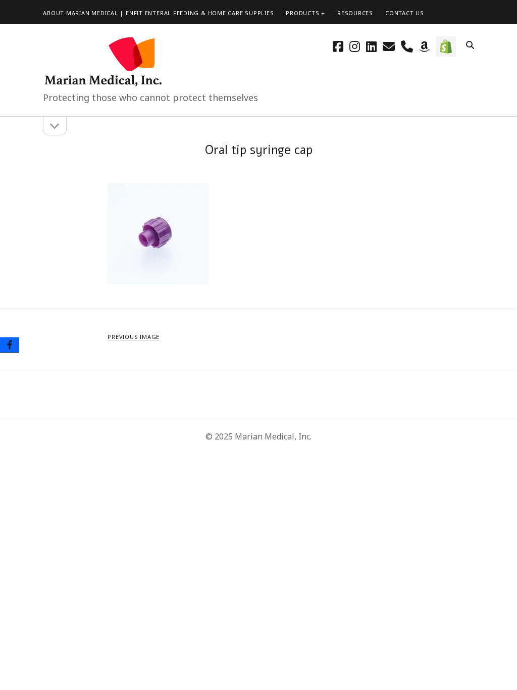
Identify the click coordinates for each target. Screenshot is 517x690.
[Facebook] (9, 345)
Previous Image (134, 336)
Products (302, 13)
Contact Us (404, 13)
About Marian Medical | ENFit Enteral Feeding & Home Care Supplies (158, 13)
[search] (470, 45)
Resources (355, 13)
